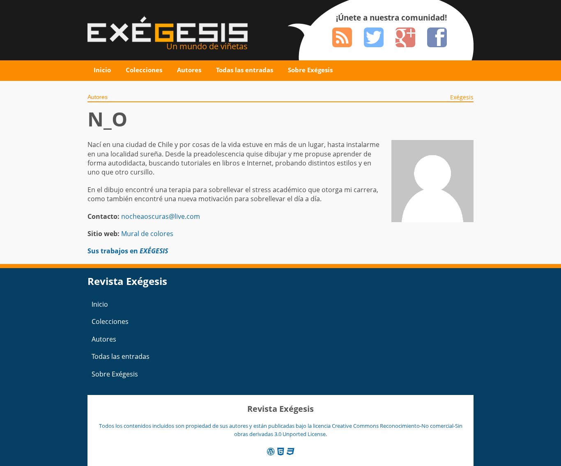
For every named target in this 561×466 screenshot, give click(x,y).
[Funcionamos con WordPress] (271, 451)
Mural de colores (147, 233)
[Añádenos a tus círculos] (405, 37)
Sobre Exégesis (310, 70)
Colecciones (144, 70)
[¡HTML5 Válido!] (281, 451)
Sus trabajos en (127, 250)
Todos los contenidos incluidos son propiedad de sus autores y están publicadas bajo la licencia (215, 425)
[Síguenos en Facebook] (437, 37)
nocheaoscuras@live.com (160, 216)
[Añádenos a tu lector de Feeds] (342, 37)
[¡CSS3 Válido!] (290, 451)
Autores (189, 70)
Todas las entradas (244, 70)
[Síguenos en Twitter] (374, 37)
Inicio (102, 70)
